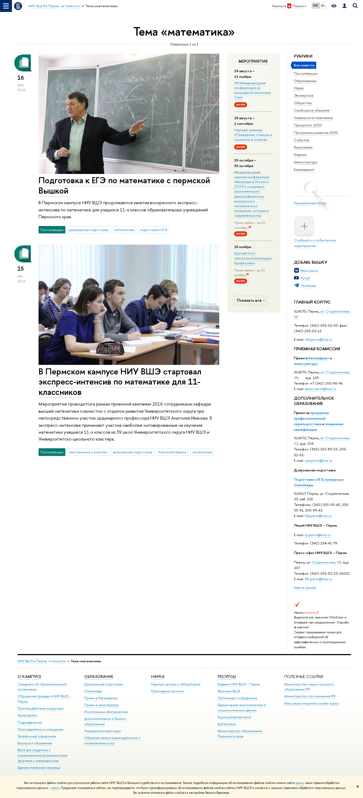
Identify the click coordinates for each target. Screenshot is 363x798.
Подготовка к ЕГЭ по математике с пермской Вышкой (124, 185)
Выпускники (303, 147)
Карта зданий (305, 587)
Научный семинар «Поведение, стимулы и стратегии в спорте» (253, 134)
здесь (299, 783)
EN (322, 5)
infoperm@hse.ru (318, 339)
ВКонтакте (309, 270)
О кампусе (30, 676)
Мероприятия (253, 61)
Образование (305, 80)
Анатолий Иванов (172, 452)
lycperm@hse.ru (318, 534)
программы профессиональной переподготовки (311, 418)
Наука (298, 88)
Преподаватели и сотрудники (40, 729)
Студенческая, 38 (326, 562)
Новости (59, 661)
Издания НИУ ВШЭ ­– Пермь (239, 684)
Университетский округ (102, 731)
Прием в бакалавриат (100, 698)
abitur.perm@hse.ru (320, 388)
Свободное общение (312, 110)
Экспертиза (303, 95)
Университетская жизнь (313, 117)
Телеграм (308, 285)
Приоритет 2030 (308, 125)
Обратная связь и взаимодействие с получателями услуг (112, 740)
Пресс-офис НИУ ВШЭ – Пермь (320, 552)
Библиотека (227, 724)
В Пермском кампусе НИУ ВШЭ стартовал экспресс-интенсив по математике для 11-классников (120, 381)
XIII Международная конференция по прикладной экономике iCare (252, 90)
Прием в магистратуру (101, 705)
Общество (303, 102)
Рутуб (305, 278)
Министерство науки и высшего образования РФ (309, 687)
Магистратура (305, 162)
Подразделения (30, 722)
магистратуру (305, 363)
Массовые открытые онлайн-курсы (311, 703)
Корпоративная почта (234, 717)
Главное (300, 154)
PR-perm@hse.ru (318, 579)
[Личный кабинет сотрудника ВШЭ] (344, 6)
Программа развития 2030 (316, 132)
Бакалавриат (304, 169)
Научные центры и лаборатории (175, 684)
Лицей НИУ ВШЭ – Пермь (315, 525)
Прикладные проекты (167, 691)
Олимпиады (93, 691)
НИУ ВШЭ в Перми (32, 661)
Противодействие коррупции (41, 708)
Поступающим (306, 73)
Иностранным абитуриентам (106, 712)
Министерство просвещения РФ (310, 696)
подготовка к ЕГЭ (153, 229)
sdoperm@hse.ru (318, 460)
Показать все (249, 300)
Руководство (27, 715)
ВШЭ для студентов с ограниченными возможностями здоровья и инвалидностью (42, 755)
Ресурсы (227, 676)
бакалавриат (318, 358)
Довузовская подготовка (315, 470)
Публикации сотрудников (237, 698)
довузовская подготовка (88, 229)
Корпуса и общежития (35, 743)
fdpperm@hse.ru (318, 515)
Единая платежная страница (39, 767)
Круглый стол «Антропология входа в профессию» (253, 258)
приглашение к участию (88, 452)
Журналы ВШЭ (229, 691)
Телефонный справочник (37, 736)
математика (124, 229)
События (301, 140)
